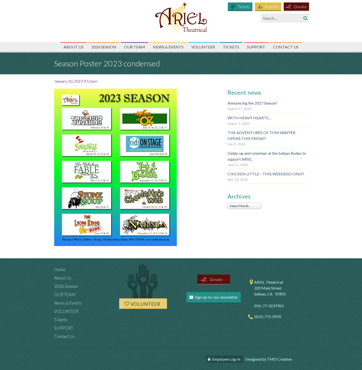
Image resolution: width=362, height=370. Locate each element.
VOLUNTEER (203, 47)
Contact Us (285, 47)
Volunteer (145, 304)
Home (59, 269)
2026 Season (103, 47)
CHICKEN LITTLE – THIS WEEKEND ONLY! (266, 173)
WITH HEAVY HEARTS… (249, 117)
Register (272, 6)
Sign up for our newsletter (216, 297)
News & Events (168, 47)
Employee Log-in (226, 359)
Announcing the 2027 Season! (252, 103)
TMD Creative (279, 359)
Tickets (244, 6)
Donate (300, 6)
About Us (73, 47)
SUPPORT (256, 47)
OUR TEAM (134, 47)
